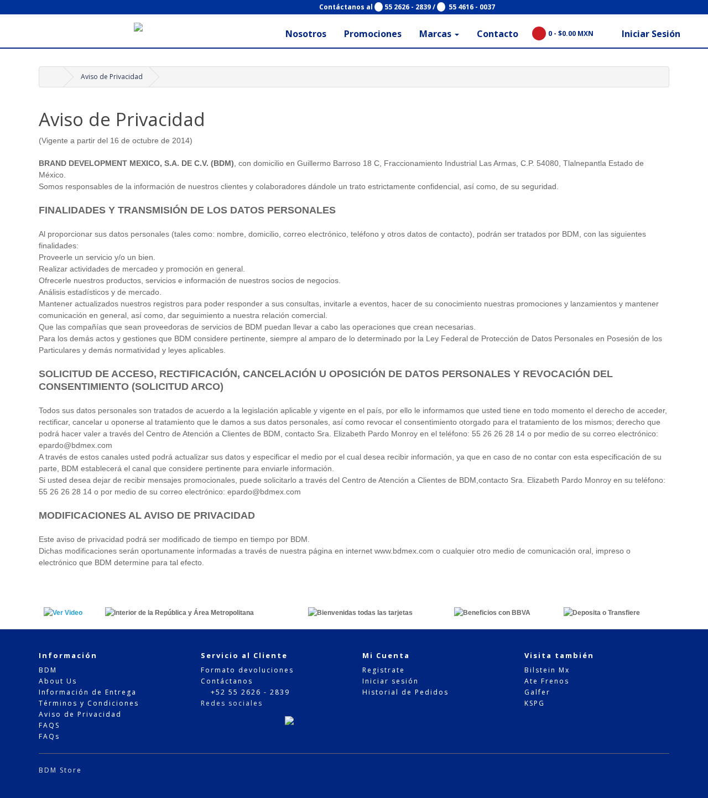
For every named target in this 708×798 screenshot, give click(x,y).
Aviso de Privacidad (112, 76)
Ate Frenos (546, 681)
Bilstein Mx (547, 670)
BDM (48, 670)
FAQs (49, 736)
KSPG (534, 703)
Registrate (383, 670)
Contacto (497, 34)
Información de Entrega (88, 692)
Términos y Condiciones (89, 703)
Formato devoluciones (247, 670)
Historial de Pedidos (405, 692)
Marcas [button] (436, 34)
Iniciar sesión (390, 681)
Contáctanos (228, 681)
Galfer (537, 692)
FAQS (49, 725)
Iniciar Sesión (650, 34)
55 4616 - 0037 (471, 7)
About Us (58, 681)
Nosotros (305, 34)
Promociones (373, 34)
